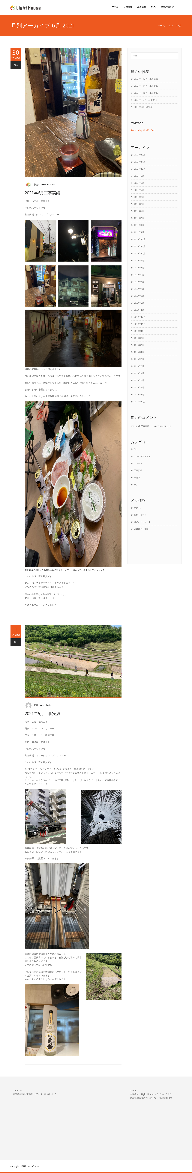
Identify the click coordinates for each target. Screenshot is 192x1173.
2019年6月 (139, 359)
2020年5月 (139, 281)
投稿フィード (140, 514)
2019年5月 (139, 366)
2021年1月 (139, 232)
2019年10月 (139, 331)
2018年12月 (139, 401)
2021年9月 (139, 175)
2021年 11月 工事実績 (146, 85)
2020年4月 (139, 288)
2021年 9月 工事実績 (145, 99)
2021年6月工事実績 (42, 193)
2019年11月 (139, 323)
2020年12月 (139, 239)
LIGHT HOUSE (47, 184)
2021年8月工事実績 (143, 106)
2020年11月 (139, 246)
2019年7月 (139, 352)
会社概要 (128, 6)
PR (135, 449)
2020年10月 (139, 253)
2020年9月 (139, 260)
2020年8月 (139, 267)
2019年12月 (139, 316)
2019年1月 (139, 394)
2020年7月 (139, 274)
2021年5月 (139, 204)
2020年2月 (139, 302)
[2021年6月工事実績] (73, 112)
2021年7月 (139, 189)
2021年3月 (139, 218)
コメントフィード (142, 521)
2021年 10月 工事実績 (146, 92)
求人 (153, 6)
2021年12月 (139, 154)
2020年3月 (139, 295)
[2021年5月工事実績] (73, 661)
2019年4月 (139, 373)
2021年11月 (139, 161)
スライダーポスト (142, 456)
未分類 (137, 477)
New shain (45, 705)
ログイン (138, 507)
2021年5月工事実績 (42, 713)
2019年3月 (139, 380)
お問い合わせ (167, 6)
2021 (171, 25)
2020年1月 (139, 309)
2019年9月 (139, 338)
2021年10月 (139, 168)
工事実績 (141, 6)
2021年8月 (139, 182)
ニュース (138, 463)
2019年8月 (139, 345)
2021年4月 (139, 211)
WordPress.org (141, 528)
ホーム (115, 6)
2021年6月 (139, 197)
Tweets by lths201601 (143, 130)
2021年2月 (139, 225)
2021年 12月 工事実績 (146, 78)
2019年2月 (139, 387)
